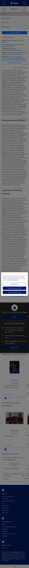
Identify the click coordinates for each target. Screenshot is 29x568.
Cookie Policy (15, 280)
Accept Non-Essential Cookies (14, 288)
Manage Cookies (14, 284)
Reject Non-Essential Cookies (14, 292)
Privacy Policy (9, 280)
